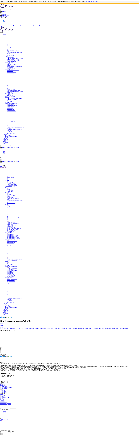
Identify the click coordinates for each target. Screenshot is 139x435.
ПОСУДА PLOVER (10, 177)
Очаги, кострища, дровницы (10, 93)
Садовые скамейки (10, 106)
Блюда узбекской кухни (11, 47)
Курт (8, 51)
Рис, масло (9, 53)
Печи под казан (10, 65)
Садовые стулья (10, 108)
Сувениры (7, 97)
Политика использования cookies (91, 1)
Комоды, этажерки (10, 109)
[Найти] (0, 10)
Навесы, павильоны (10, 85)
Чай (7, 54)
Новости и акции (8, 135)
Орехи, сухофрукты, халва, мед (13, 50)
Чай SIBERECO (10, 118)
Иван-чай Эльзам (10, 71)
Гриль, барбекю (10, 87)
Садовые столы (10, 107)
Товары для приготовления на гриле (13, 90)
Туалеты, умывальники (11, 125)
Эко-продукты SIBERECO (10, 112)
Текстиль (7, 100)
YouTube (4, 413)
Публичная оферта (3, 388)
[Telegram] (11, 317)
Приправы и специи (10, 49)
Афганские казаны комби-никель (13, 81)
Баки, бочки (9, 128)
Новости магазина (5, 407)
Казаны (8, 63)
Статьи (4, 143)
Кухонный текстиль (10, 101)
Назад (6, 173)
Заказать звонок (3, 167)
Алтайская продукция (9, 69)
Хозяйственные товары (9, 122)
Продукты (7, 46)
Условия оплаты (3, 390)
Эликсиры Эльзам (10, 77)
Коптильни (9, 86)
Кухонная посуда (10, 44)
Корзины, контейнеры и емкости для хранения (15, 127)
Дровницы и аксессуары (11, 61)
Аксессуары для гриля (11, 39)
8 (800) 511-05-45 (3, 16)
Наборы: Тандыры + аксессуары (13, 59)
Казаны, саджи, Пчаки (9, 62)
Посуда (6, 43)
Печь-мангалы (9, 92)
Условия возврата (3, 392)
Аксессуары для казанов (11, 64)
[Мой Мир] (4, 317)
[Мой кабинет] (1, 148)
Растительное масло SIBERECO (13, 117)
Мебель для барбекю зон (11, 111)
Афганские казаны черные (12, 80)
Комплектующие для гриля (12, 41)
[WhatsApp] (8, 317)
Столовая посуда (10, 45)
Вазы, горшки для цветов (11, 123)
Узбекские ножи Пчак (11, 68)
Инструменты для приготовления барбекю (15, 91)
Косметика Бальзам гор (11, 72)
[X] (5, 317)
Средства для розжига (11, 89)
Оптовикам (7, 137)
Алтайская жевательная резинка (13, 70)
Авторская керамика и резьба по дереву (14, 98)
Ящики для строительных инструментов (14, 129)
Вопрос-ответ (2, 396)
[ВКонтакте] (1, 317)
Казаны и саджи (3, 401)
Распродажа (7, 102)
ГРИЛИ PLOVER (8, 38)
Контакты (4, 141)
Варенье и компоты (10, 48)
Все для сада (9, 131)
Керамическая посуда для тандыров (13, 60)
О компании (5, 134)
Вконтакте (4, 411)
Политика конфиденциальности (11, 136)
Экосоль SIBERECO (10, 120)
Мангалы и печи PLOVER (10, 42)
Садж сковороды (10, 67)
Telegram (4, 412)
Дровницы (9, 94)
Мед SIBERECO (10, 115)
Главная (4, 34)
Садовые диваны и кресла (12, 105)
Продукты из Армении (11, 55)
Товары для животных (11, 133)
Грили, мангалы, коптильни (10, 83)
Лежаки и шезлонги (10, 104)
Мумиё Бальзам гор (10, 73)
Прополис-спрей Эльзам (11, 74)
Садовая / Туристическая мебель (11, 103)
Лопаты (8, 132)
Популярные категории (4, 397)
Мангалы (8, 88)
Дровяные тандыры (10, 57)
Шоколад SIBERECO (11, 119)
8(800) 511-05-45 (3, 166)
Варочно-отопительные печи (10, 96)
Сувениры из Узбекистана (12, 99)
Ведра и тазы (9, 124)
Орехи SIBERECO (10, 116)
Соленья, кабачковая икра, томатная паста (14, 52)
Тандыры (7, 56)
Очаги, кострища (10, 95)
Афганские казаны (8, 78)
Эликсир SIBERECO (11, 121)
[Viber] (7, 317)
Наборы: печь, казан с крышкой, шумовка (14, 66)
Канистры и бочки (10, 126)
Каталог (4, 35)
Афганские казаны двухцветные (13, 79)
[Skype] (10, 317)
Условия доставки (3, 391)
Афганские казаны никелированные (13, 82)
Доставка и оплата (6, 139)
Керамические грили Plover (12, 40)
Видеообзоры (5, 142)
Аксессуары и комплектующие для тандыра (15, 58)
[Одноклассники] (2, 317)
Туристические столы (11, 110)
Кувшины (9, 130)
